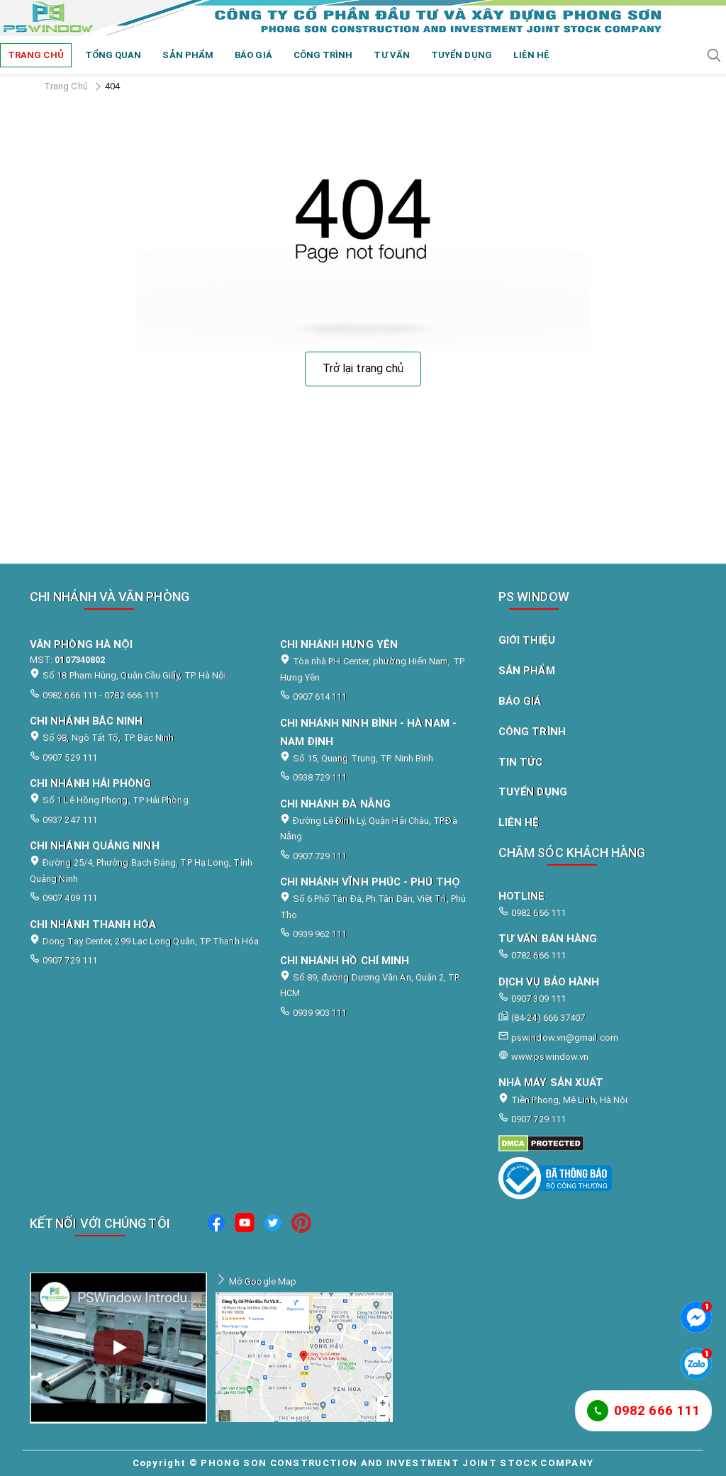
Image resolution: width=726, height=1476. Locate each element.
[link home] (363, 18)
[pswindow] (216, 1225)
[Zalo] (696, 1364)
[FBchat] (696, 1317)
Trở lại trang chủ (363, 368)
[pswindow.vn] (590, 1143)
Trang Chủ (66, 86)
